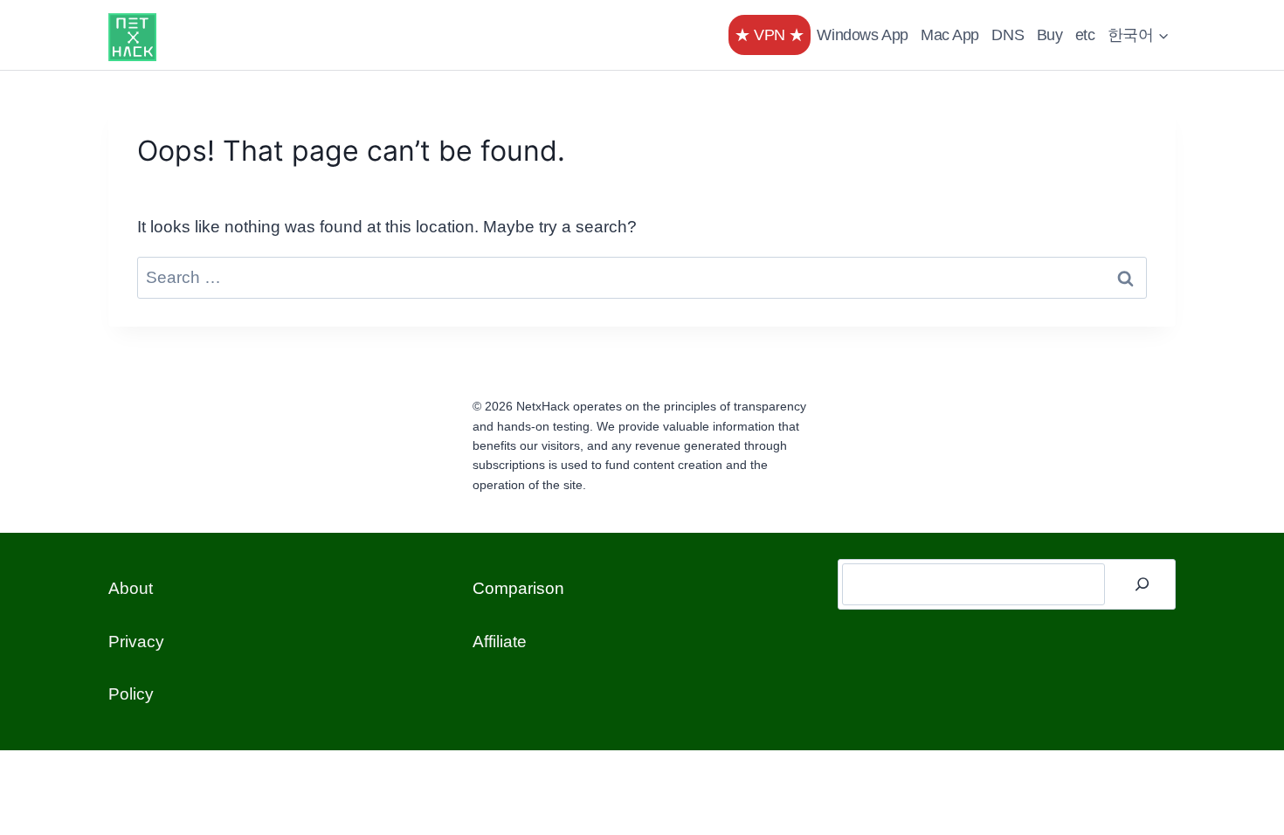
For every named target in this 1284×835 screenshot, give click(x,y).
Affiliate (500, 641)
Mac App (950, 35)
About (130, 588)
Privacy (136, 641)
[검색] (1142, 584)
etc (1085, 35)
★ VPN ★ (769, 35)
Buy (1050, 35)
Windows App (862, 35)
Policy (131, 694)
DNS (1007, 35)
